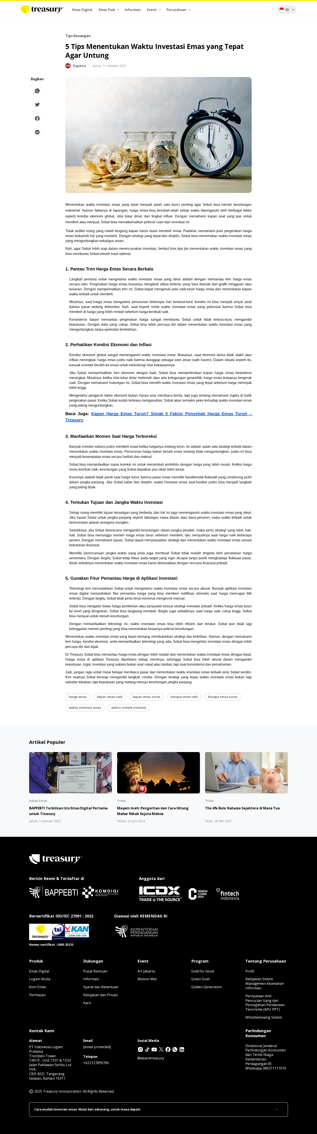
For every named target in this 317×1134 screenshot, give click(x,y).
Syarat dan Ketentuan (100, 987)
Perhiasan (37, 995)
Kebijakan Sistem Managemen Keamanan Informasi (264, 983)
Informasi (133, 9)
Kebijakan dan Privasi (100, 995)
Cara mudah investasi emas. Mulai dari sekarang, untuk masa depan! (87, 1109)
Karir (87, 1002)
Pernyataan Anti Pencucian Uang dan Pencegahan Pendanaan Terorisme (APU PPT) (265, 1003)
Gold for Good (202, 971)
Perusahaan (176, 9)
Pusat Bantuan (95, 971)
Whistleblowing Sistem (263, 1017)
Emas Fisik (107, 9)
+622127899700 (96, 1062)
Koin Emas (37, 987)
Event (152, 9)
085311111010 (274, 1068)
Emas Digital (82, 9)
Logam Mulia (39, 979)
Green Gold (200, 979)
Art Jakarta (146, 971)
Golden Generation (206, 987)
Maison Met (147, 979)
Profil (249, 971)
